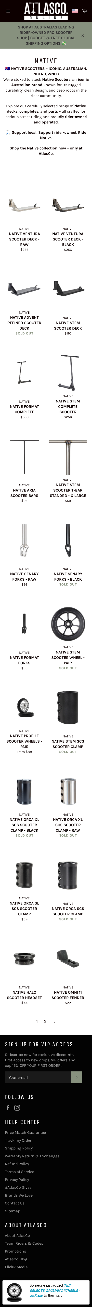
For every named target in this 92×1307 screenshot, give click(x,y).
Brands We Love (19, 1195)
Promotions (15, 1251)
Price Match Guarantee (25, 1132)
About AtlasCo (17, 1235)
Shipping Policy (19, 1148)
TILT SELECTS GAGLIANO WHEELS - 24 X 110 (55, 1290)
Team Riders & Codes (24, 1243)
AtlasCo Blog (16, 1259)
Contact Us (15, 1203)
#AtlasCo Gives (18, 1187)
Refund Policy (17, 1163)
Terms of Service (19, 1171)
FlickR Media (16, 1267)
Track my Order (18, 1140)
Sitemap (12, 1211)
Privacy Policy (17, 1179)
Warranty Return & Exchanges (32, 1156)
